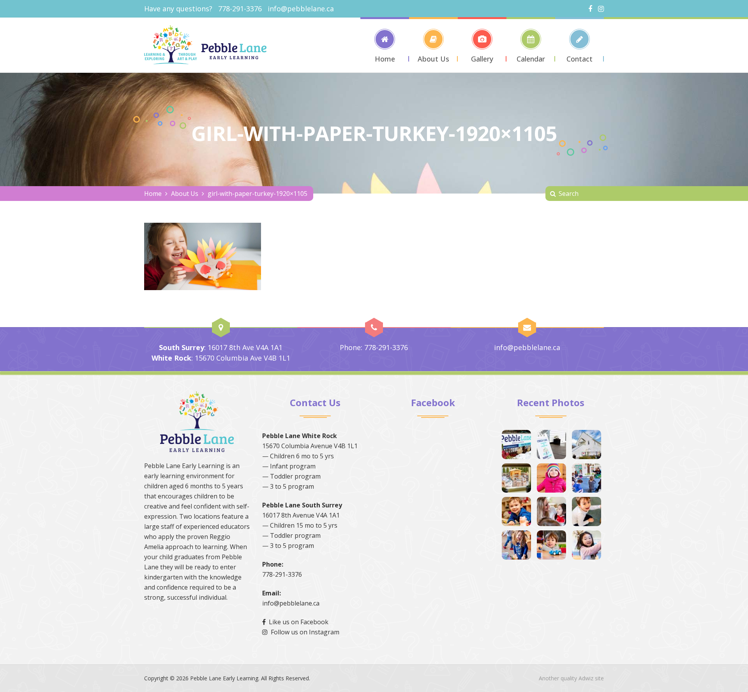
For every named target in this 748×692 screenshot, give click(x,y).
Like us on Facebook (297, 622)
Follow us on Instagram (303, 632)
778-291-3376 (282, 574)
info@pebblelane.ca (301, 8)
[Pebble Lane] (205, 44)
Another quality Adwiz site (571, 678)
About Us (184, 193)
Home (153, 193)
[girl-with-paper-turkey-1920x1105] (202, 255)
